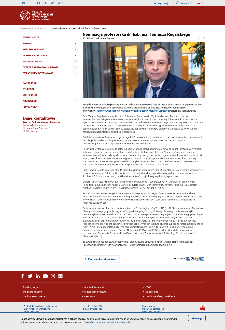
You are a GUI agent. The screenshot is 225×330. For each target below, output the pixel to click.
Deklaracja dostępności (153, 308)
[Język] (199, 3)
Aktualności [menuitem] (31, 37)
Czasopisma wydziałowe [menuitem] (38, 73)
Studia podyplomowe (95, 291)
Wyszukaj (163, 3)
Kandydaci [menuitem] (29, 83)
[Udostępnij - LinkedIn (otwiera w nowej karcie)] (202, 259)
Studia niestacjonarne (34, 296)
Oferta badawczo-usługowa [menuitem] (40, 67)
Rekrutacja (89, 296)
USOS (148, 287)
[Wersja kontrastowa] (39, 3)
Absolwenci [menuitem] (30, 101)
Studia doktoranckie (94, 287)
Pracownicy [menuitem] (30, 107)
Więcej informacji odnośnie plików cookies (111, 322)
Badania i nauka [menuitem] (32, 61)
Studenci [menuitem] (28, 89)
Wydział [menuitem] (28, 43)
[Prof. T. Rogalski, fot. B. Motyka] (144, 70)
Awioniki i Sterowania (116, 110)
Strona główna (26, 28)
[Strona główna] (36, 15)
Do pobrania (151, 291)
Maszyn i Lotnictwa (159, 110)
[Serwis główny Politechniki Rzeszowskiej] (23, 3)
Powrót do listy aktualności (102, 259)
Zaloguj (185, 3)
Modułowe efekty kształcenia (160, 296)
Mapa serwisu (148, 306)
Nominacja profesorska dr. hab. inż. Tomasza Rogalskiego (79, 28)
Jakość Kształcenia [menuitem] (35, 55)
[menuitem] (75, 49)
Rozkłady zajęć (30, 287)
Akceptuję (196, 318)
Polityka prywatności (152, 311)
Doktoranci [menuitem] (30, 95)
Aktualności (42, 28)
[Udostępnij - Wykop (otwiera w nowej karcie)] (197, 259)
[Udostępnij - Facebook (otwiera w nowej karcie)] (188, 259)
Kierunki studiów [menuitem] (33, 49)
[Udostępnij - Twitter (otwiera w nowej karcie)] (193, 259)
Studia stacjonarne (32, 291)
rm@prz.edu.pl (96, 308)
